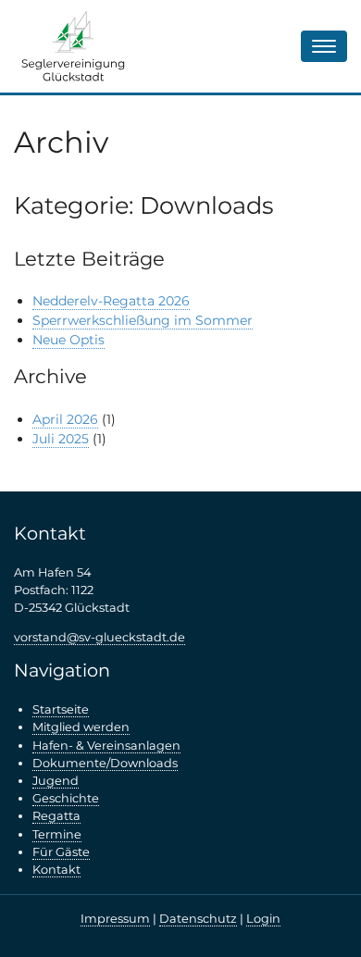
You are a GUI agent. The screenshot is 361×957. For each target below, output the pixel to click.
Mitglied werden (81, 727)
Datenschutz (198, 919)
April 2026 (65, 419)
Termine (56, 834)
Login (263, 919)
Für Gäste (61, 852)
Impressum (115, 919)
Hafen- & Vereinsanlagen (106, 745)
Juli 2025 (60, 438)
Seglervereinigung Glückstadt (74, 46)
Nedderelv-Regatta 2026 (111, 300)
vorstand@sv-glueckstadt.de (99, 637)
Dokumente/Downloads (105, 763)
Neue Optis (68, 339)
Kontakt (56, 869)
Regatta (56, 816)
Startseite (60, 709)
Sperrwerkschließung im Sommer (142, 320)
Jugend (55, 781)
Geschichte (65, 798)
